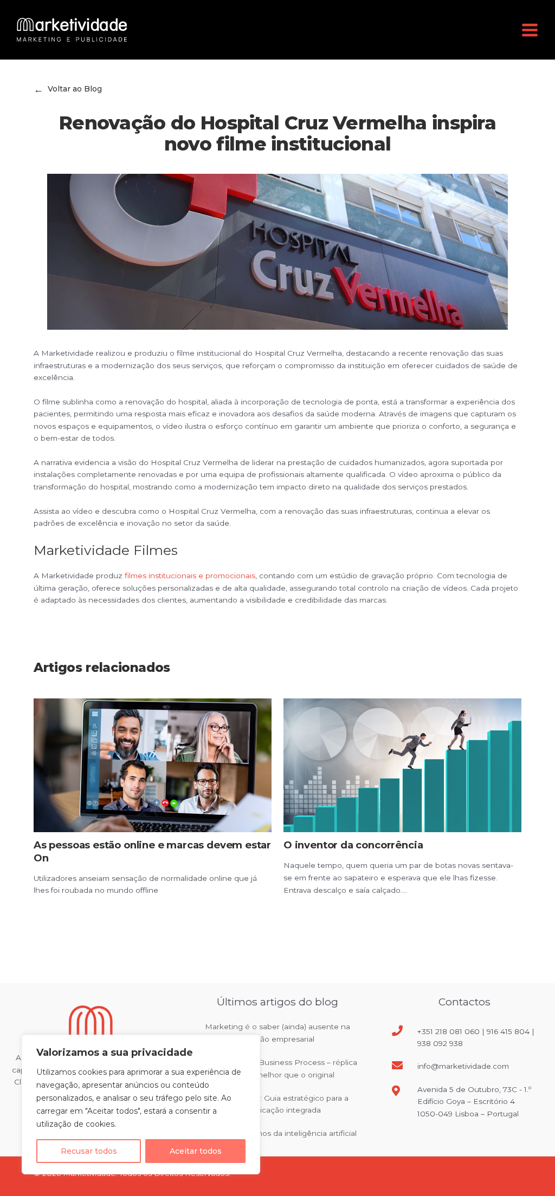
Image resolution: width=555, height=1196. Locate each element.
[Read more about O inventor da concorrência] (402, 765)
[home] (72, 29)
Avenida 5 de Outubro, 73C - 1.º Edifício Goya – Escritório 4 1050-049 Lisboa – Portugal (474, 1101)
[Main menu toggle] (530, 29)
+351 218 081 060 (448, 1031)
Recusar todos (89, 1151)
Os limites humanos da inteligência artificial (277, 1133)
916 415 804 (508, 1031)
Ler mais (59, 905)
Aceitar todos (196, 1151)
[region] (141, 1104)
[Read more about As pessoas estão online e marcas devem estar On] (153, 765)
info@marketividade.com (463, 1066)
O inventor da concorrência (353, 845)
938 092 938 (440, 1043)
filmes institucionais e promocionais (190, 575)
